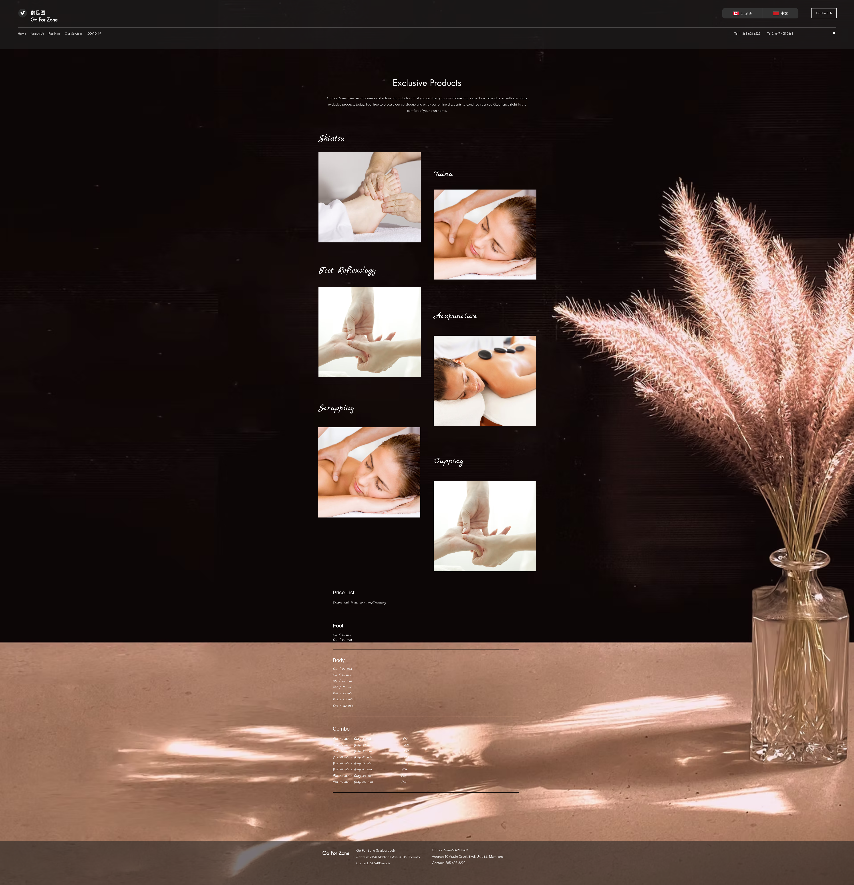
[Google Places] (834, 33)
